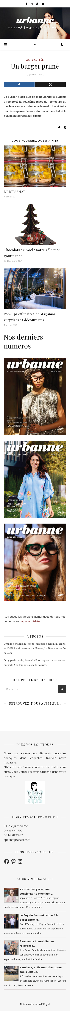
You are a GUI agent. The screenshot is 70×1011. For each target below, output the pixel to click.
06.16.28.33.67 (13, 835)
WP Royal (44, 1004)
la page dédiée (30, 621)
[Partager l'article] (19, 84)
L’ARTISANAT (14, 191)
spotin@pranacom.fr (17, 840)
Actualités (35, 59)
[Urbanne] (35, 20)
